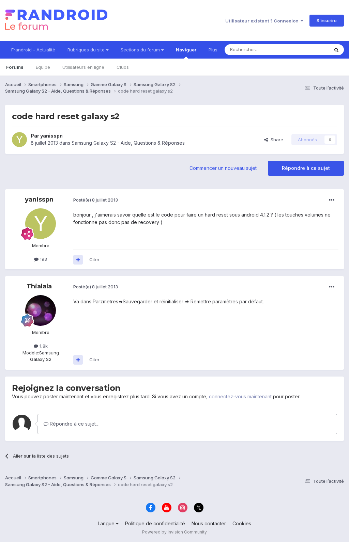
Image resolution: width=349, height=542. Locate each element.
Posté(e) (95, 200)
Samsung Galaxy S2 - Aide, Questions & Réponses (128, 143)
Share (275, 139)
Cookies (241, 523)
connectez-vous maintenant (240, 396)
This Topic (309, 49)
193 (43, 259)
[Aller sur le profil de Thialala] (40, 310)
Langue (107, 523)
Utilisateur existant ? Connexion (263, 20)
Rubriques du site (86, 49)
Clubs (123, 67)
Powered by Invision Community (174, 532)
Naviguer (186, 49)
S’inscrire (327, 20)
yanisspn (51, 136)
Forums (15, 67)
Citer (94, 259)
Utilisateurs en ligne (83, 67)
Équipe (43, 67)
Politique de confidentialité (155, 523)
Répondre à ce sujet (306, 168)
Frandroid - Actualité (33, 49)
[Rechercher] (336, 49)
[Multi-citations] (78, 260)
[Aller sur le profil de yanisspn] (19, 139)
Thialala (39, 286)
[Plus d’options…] (331, 200)
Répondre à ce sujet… (74, 424)
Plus (213, 49)
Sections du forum (141, 49)
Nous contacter (209, 523)
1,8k (43, 346)
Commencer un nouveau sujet (223, 168)
